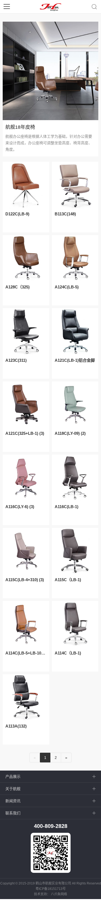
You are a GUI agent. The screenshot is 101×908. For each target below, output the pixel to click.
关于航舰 (12, 789)
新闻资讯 (12, 801)
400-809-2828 (50, 826)
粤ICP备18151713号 (51, 889)
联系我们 (12, 813)
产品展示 (12, 776)
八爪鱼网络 (59, 894)
